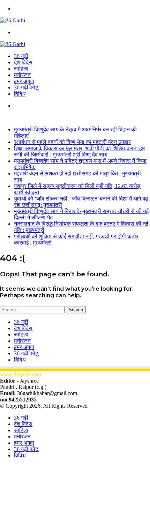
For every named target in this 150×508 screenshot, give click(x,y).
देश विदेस (23, 62)
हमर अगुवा (24, 81)
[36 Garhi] (12, 20)
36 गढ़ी (21, 56)
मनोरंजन (22, 75)
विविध (19, 94)
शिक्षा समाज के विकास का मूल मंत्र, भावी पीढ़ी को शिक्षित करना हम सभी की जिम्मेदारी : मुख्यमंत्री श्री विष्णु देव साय (79, 151)
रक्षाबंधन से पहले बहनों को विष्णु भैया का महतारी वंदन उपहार (72, 142)
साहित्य (21, 69)
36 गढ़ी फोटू (26, 87)
